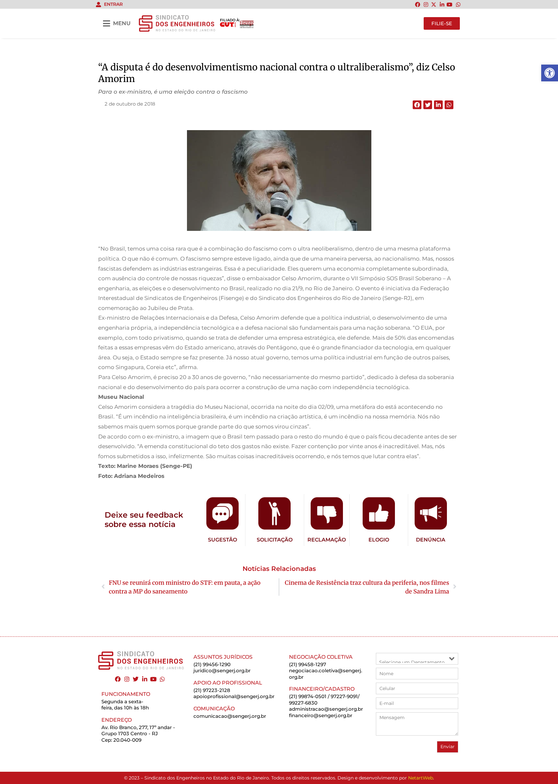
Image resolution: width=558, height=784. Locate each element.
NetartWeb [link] (420, 778)
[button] (417, 104)
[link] (549, 73)
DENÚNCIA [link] (430, 540)
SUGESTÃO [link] (222, 540)
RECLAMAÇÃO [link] (326, 540)
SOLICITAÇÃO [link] (275, 540)
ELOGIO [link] (378, 540)
